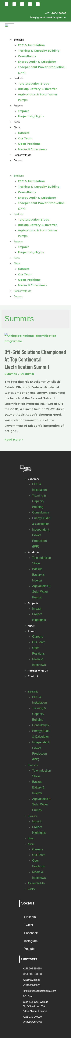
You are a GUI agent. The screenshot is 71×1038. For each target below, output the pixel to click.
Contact (18, 160)
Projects (18, 105)
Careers (24, 133)
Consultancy (27, 56)
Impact (23, 111)
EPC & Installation (31, 45)
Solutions (19, 39)
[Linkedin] (6, 4)
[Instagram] (22, 4)
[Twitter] (30, 4)
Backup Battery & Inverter (37, 89)
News (17, 122)
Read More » (14, 439)
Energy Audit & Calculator (37, 61)
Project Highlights (31, 116)
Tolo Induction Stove (33, 83)
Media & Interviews (32, 149)
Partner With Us (22, 155)
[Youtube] (38, 4)
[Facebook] (14, 4)
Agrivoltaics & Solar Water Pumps (41, 591)
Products (18, 78)
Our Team (25, 138)
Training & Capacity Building (38, 50)
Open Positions (29, 144)
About (17, 127)
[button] (35, 170)
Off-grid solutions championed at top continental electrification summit (35, 359)
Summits (11, 374)
